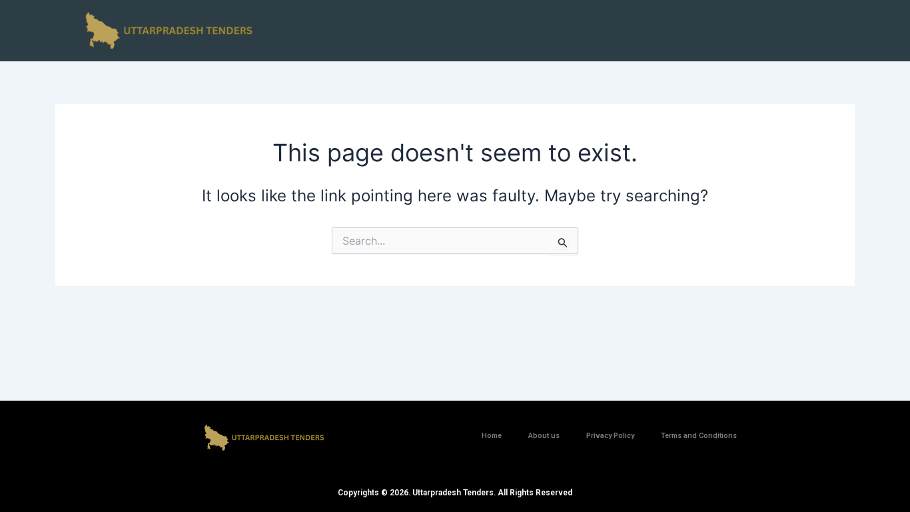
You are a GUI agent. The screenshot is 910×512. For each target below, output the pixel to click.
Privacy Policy (610, 435)
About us (544, 435)
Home (492, 435)
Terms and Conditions (699, 435)
